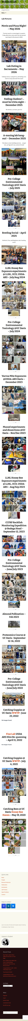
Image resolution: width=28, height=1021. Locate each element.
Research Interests (6, 882)
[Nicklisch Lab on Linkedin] (8, 906)
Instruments (4, 887)
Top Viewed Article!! (7, 972)
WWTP (15, 713)
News (3, 877)
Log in (4, 998)
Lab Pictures (4, 889)
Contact (3, 894)
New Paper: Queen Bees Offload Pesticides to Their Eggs (9, 956)
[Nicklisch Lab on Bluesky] (13, 906)
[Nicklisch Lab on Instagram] (4, 906)
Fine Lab (10, 734)
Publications (4, 884)
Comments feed (7, 1003)
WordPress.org (6, 1005)
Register (5, 995)
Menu (3, 13)
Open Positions (5, 892)
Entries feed (6, 1000)
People (3, 880)
